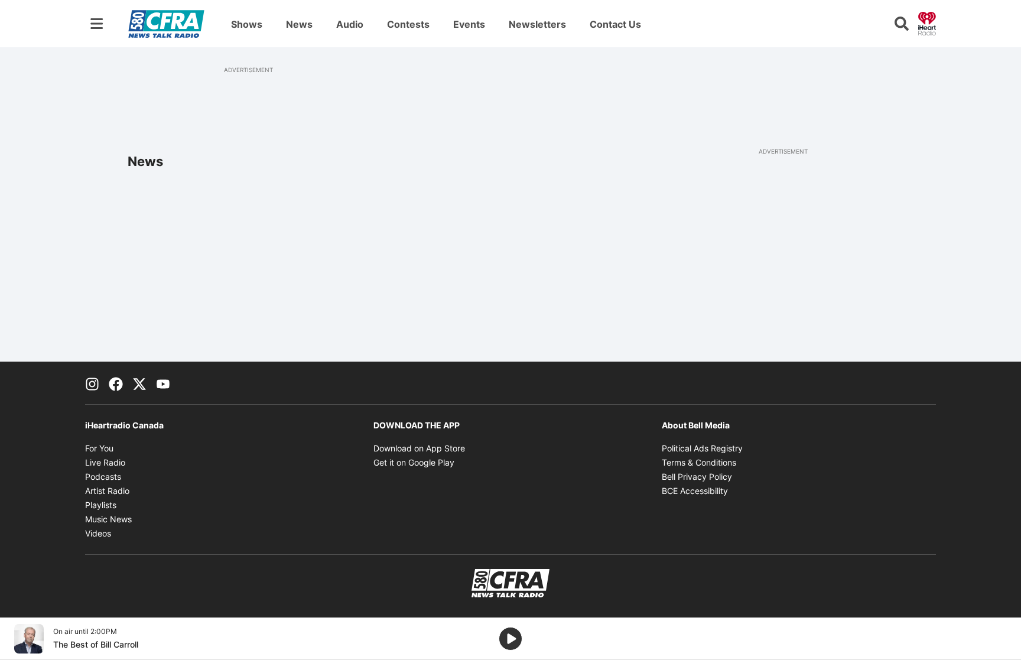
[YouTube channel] (163, 383)
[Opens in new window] (29, 639)
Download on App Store (419, 448)
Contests (408, 24)
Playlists (100, 505)
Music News (108, 519)
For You (99, 448)
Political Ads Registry (702, 448)
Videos (98, 533)
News (299, 24)
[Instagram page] (92, 383)
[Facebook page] (116, 383)
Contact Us (615, 24)
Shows (246, 24)
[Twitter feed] (139, 383)
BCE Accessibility (695, 491)
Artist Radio (107, 491)
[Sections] (97, 23)
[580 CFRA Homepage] (166, 23)
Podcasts (103, 477)
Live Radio (105, 462)
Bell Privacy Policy (697, 477)
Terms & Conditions (699, 462)
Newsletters (537, 24)
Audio (349, 24)
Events (469, 24)
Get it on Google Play (413, 462)
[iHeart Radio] (927, 22)
